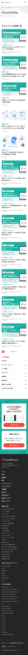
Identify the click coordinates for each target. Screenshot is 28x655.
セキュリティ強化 (6, 535)
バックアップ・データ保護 (7, 537)
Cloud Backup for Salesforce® (8, 594)
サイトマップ (5, 643)
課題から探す (5, 506)
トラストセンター (11, 646)
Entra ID (3, 580)
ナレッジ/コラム (6, 486)
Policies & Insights (6, 608)
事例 (3, 480)
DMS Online (4, 632)
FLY (2, 603)
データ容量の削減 (6, 530)
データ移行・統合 (6, 521)
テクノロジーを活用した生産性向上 (9, 547)
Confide (3, 618)
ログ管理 (4, 540)
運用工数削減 (5, 528)
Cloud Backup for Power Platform (9, 596)
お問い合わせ (5, 495)
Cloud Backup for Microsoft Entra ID (10, 601)
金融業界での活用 (6, 559)
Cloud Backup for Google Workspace (10, 592)
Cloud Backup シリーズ (7, 587)
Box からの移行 (5, 514)
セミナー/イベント (7, 483)
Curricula (4, 627)
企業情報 (4, 489)
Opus (3, 615)
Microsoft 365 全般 (6, 566)
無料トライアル (6, 501)
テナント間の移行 (6, 511)
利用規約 (4, 646)
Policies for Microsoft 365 (7, 613)
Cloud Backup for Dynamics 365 (9, 599)
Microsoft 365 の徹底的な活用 (8, 544)
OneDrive (4, 575)
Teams (3, 568)
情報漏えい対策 (5, 542)
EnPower (4, 620)
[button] (25, 2)
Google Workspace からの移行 (9, 516)
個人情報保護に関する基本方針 (16, 643)
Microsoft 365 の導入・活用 (8, 509)
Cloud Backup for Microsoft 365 (9, 589)
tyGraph (4, 622)
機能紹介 (4, 477)
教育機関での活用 (6, 556)
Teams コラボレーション (7, 533)
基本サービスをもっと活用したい (9, 549)
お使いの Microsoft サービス (9, 563)
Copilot (3, 573)
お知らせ (4, 492)
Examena (4, 629)
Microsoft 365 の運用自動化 (8, 523)
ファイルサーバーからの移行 (8, 518)
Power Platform (5, 577)
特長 (3, 474)
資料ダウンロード (6, 498)
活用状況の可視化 (6, 525)
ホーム (3, 471)
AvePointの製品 (6, 584)
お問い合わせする (14, 445)
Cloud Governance (6, 606)
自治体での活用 (5, 554)
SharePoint (4, 570)
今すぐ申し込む (14, 425)
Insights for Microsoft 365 (7, 611)
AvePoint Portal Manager (7, 634)
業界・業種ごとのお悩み (7, 552)
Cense (3, 625)
